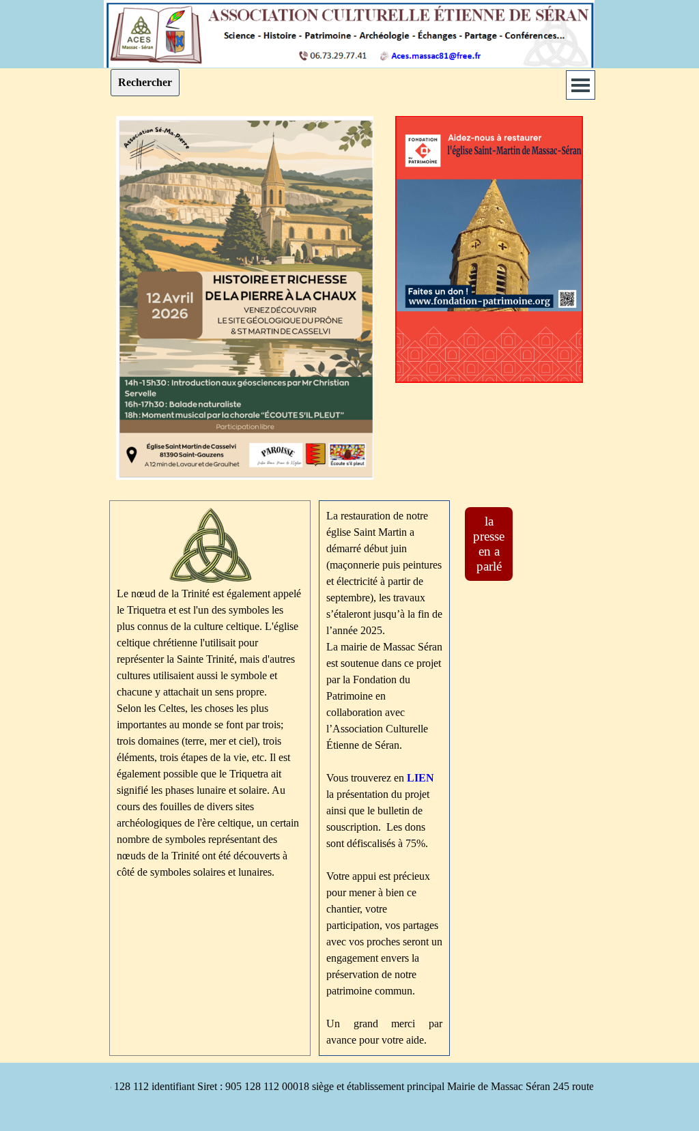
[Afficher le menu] (580, 85)
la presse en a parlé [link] (488, 543)
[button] (349, 6)
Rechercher (145, 82)
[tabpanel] (210, 694)
